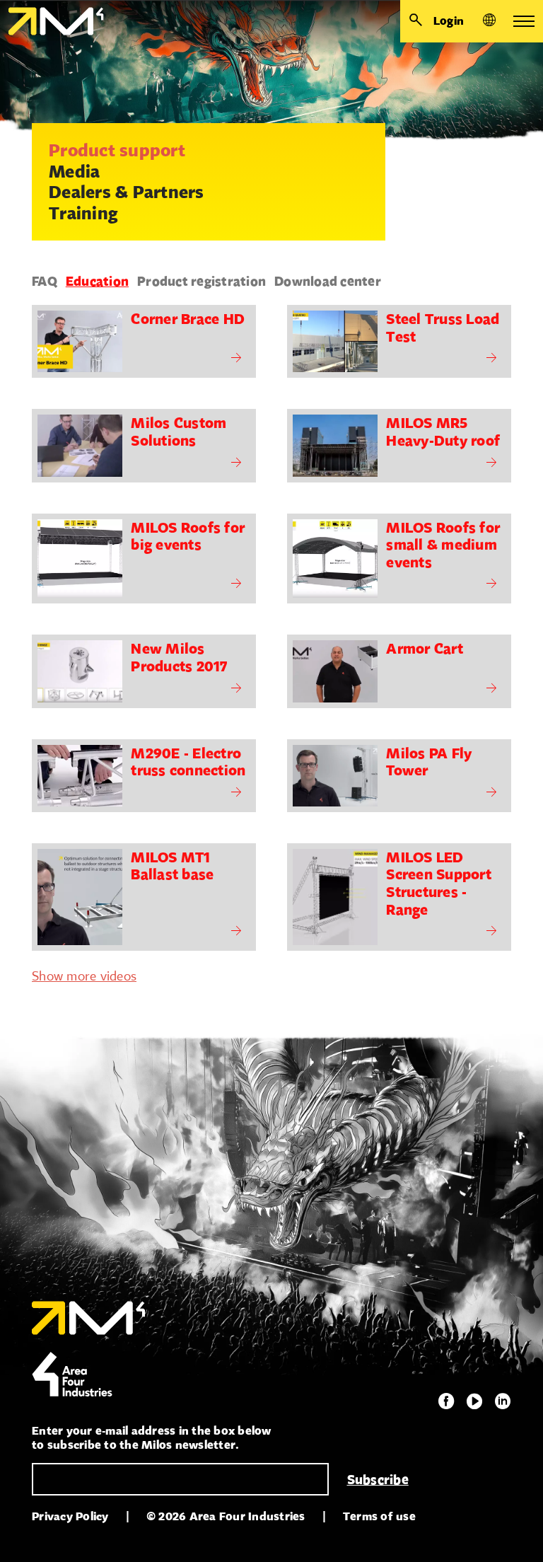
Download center (327, 281)
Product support (117, 150)
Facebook (446, 1401)
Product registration (201, 281)
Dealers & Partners (126, 191)
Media (74, 171)
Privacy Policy (70, 1516)
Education (97, 281)
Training (83, 213)
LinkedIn (502, 1401)
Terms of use (379, 1516)
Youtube (474, 1401)
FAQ (44, 281)
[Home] (52, 21)
